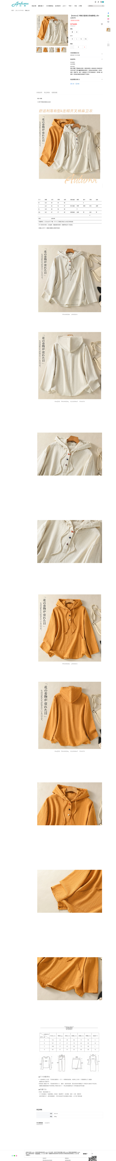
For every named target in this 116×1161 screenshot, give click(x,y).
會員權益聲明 (68, 1160)
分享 (73, 83)
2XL (86, 39)
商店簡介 (44, 1158)
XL (81, 39)
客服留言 (67, 1158)
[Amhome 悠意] (20, 4)
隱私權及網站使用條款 (47, 1160)
